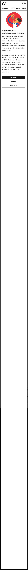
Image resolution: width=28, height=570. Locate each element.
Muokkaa (13, 81)
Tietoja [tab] (24, 8)
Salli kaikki (13, 77)
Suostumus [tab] (5, 8)
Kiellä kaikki (13, 85)
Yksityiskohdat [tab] (15, 8)
